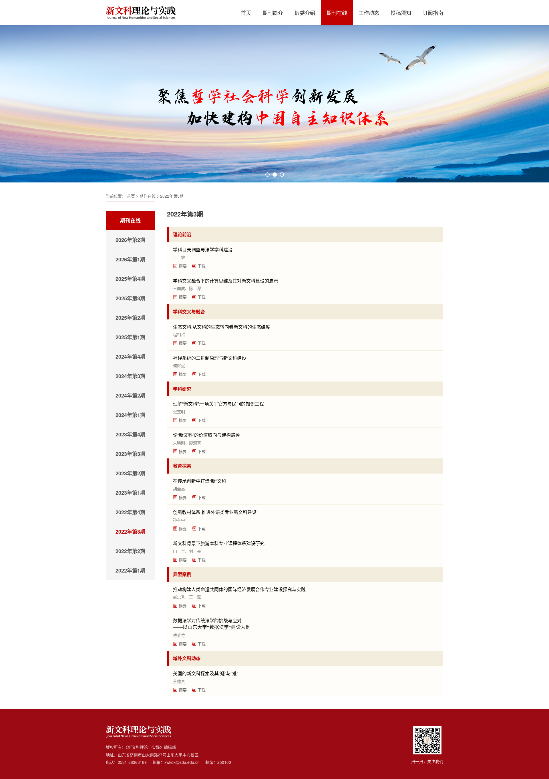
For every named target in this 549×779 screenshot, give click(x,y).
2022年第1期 (130, 570)
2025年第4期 (130, 279)
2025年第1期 (130, 337)
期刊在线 (337, 12)
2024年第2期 (130, 395)
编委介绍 (305, 12)
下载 (202, 266)
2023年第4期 (130, 434)
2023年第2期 (130, 473)
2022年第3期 (172, 196)
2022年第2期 (130, 551)
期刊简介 (272, 12)
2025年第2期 (130, 317)
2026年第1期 (130, 259)
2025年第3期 (130, 298)
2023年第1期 (130, 492)
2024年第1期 (130, 415)
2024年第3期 (130, 376)
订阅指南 (433, 12)
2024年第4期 (130, 356)
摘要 (183, 266)
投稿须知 (401, 12)
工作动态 (369, 12)
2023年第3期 (130, 454)
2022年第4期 (130, 512)
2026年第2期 (130, 240)
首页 (246, 12)
